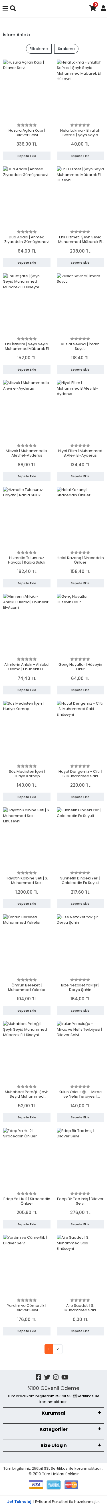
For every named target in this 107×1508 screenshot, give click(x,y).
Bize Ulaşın (54, 1445)
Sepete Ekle (26, 156)
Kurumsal (53, 1413)
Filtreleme (39, 48)
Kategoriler (54, 1429)
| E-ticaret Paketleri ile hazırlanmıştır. (53, 1501)
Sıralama (66, 48)
